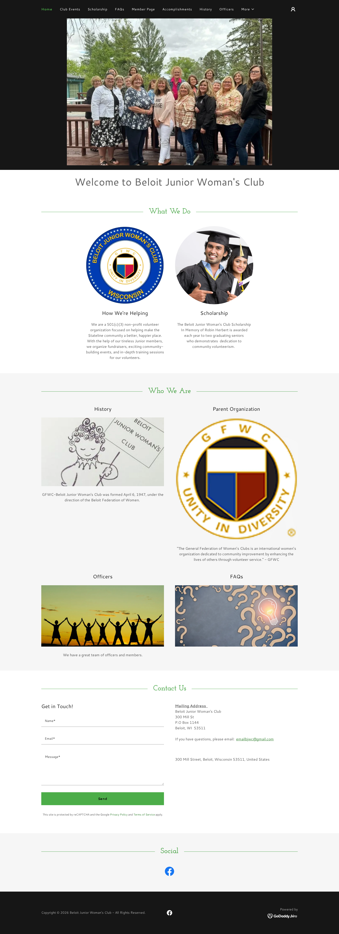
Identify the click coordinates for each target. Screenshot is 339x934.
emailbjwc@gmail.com (255, 739)
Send (102, 798)
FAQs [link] (119, 9)
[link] (169, 872)
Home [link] (46, 9)
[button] (248, 9)
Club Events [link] (70, 9)
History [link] (205, 9)
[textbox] (102, 721)
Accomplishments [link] (177, 9)
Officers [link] (226, 9)
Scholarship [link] (97, 9)
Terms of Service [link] (144, 814)
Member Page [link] (143, 9)
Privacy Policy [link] (119, 814)
